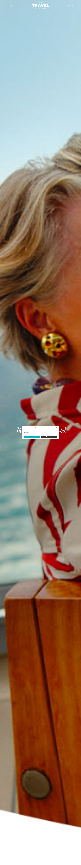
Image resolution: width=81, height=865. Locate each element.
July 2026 (10, 5)
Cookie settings (49, 436)
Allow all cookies (32, 436)
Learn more (26, 433)
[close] (56, 428)
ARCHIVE (71, 5)
